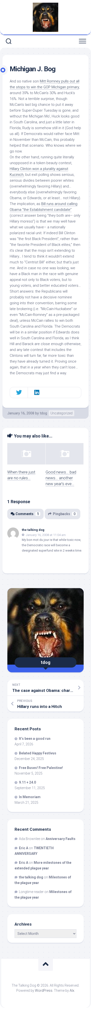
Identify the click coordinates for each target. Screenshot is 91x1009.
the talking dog (33, 530)
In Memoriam (30, 797)
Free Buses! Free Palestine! (41, 768)
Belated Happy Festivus (37, 753)
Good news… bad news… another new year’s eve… (61, 478)
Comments (27, 514)
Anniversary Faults (60, 839)
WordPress (43, 990)
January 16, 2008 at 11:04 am (46, 534)
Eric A (23, 848)
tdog (43, 413)
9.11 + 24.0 (27, 782)
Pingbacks (64, 514)
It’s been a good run (34, 739)
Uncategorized (61, 413)
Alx (72, 990)
